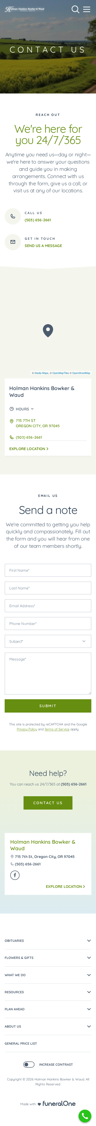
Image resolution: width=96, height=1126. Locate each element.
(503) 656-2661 (73, 784)
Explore (27, 448)
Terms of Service (57, 729)
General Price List (21, 1043)
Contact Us (48, 802)
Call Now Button (85, 1116)
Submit (48, 705)
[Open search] (75, 9)
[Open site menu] (86, 9)
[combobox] (48, 641)
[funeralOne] (59, 1103)
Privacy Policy (27, 729)
